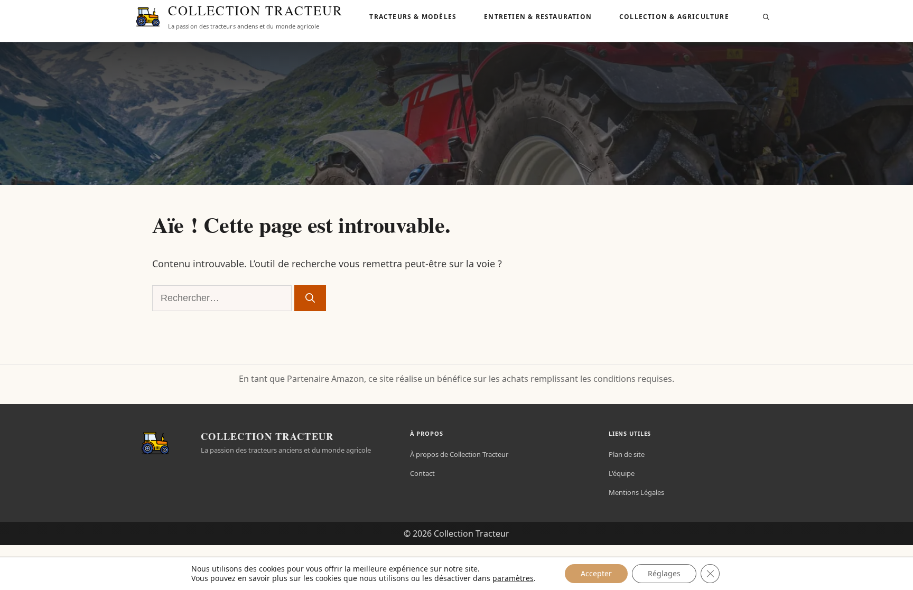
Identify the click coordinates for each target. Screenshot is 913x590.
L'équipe (622, 473)
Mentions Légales (636, 492)
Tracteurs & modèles (412, 16)
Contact (422, 473)
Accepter (596, 573)
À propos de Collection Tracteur (459, 454)
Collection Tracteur (255, 10)
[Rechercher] (310, 298)
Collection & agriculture (674, 16)
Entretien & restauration (538, 16)
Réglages (664, 573)
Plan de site (627, 454)
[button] (766, 17)
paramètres (513, 578)
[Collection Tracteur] (148, 17)
